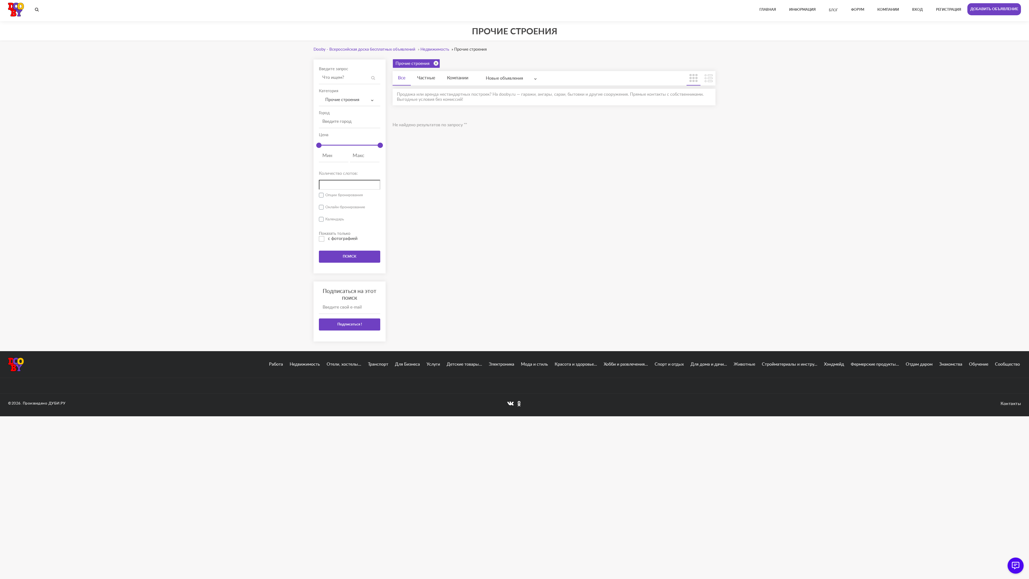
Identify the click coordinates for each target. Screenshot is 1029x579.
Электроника (501, 364)
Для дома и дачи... (709, 364)
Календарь (334, 219)
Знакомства (950, 364)
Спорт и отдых (669, 364)
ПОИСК (349, 256)
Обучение (978, 364)
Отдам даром (919, 364)
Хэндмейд (834, 364)
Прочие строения (413, 63)
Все (401, 78)
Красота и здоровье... (576, 364)
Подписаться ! (349, 324)
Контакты (1011, 404)
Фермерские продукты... (875, 364)
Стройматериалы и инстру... (789, 364)
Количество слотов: (338, 173)
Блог (833, 10)
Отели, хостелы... (344, 364)
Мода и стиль (534, 364)
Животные (744, 364)
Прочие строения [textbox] (341, 100)
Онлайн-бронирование (345, 207)
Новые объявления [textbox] (504, 78)
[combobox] (349, 100)
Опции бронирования (344, 195)
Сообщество (1007, 364)
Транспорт (378, 364)
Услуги (433, 364)
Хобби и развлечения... (626, 364)
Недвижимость (305, 364)
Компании (457, 78)
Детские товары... (464, 364)
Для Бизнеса (407, 364)
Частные (426, 78)
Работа (276, 364)
